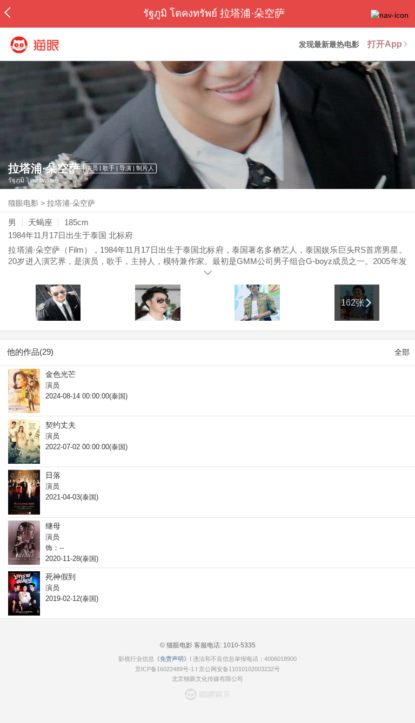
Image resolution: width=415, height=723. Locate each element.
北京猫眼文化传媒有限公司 (207, 678)
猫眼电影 (23, 203)
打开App (384, 44)
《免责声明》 (172, 659)
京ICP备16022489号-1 (164, 669)
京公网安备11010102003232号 (239, 669)
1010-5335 (239, 645)
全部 (402, 352)
